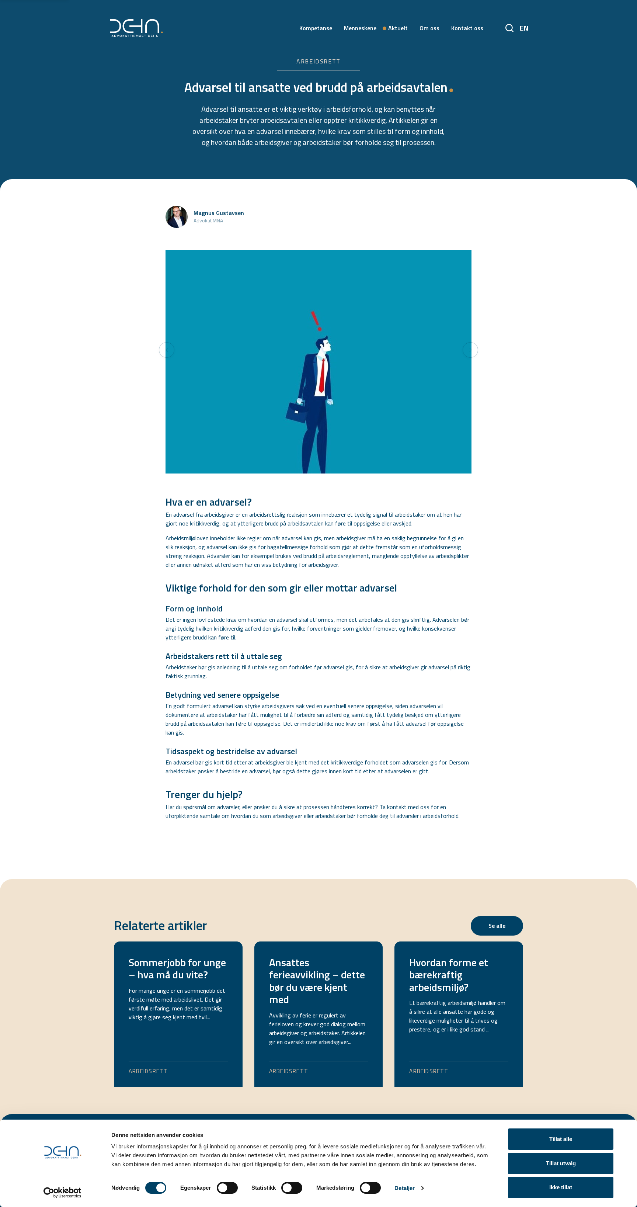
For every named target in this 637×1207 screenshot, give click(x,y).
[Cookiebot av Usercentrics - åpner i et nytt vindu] (62, 1192)
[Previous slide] (166, 350)
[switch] (227, 1188)
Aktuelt (398, 28)
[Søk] (509, 26)
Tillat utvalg (561, 1163)
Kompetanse (315, 28)
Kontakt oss (467, 28)
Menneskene (360, 28)
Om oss (429, 28)
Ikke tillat (560, 1187)
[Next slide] (470, 350)
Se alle (496, 925)
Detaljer (404, 1188)
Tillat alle (560, 1139)
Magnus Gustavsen (219, 212)
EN (524, 28)
